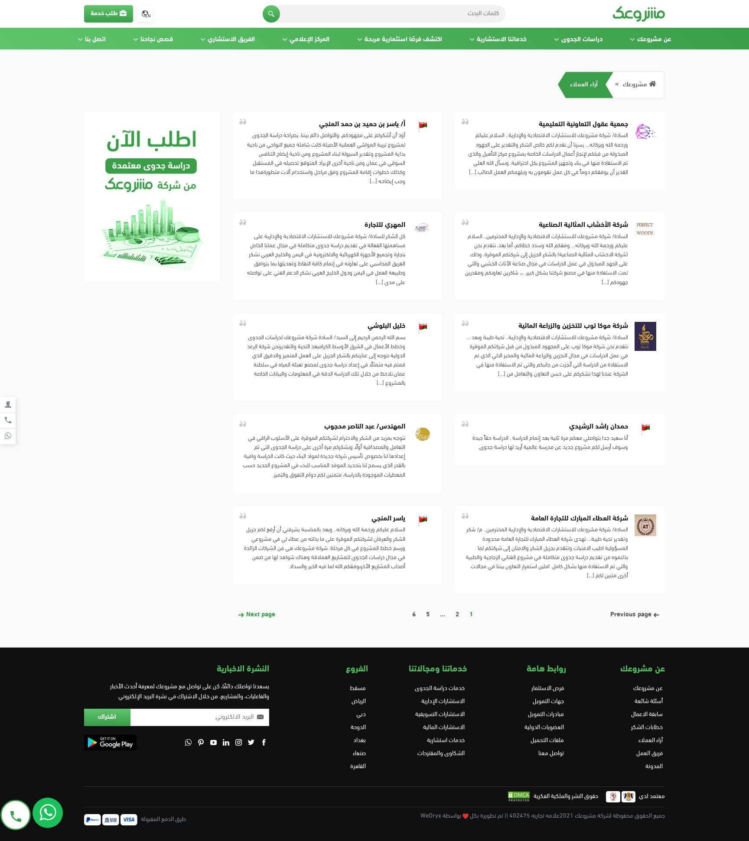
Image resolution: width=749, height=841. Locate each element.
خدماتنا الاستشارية (502, 39)
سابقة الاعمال (647, 714)
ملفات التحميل (547, 740)
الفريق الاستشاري (231, 39)
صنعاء (359, 753)
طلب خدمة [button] (104, 13)
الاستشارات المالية (444, 727)
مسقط (358, 688)
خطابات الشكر (647, 727)
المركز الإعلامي (309, 39)
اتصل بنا (95, 39)
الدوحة (358, 727)
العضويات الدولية (543, 727)
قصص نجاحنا (156, 39)
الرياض (359, 701)
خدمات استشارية (446, 740)
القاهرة (358, 766)
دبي (361, 714)
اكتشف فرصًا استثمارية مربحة (403, 39)
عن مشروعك (654, 39)
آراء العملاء (584, 85)
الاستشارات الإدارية (443, 701)
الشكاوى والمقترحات (441, 753)
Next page (259, 615)
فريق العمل (649, 753)
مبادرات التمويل (545, 714)
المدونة (654, 766)
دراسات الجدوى (581, 39)
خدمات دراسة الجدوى (440, 688)
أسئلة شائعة (649, 701)
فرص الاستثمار (547, 688)
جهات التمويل (548, 701)
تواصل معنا (550, 753)
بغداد (359, 740)
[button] (271, 14)
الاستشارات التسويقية (440, 714)
